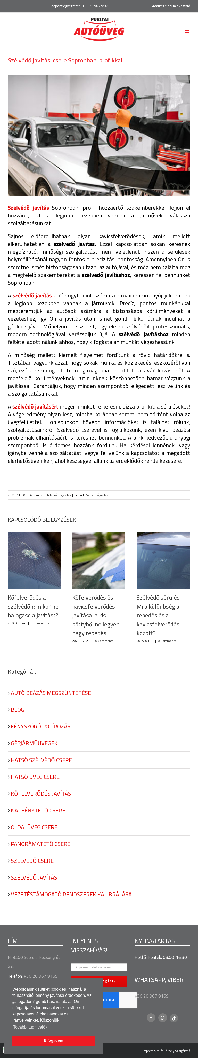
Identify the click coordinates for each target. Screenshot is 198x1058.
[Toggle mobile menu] (187, 30)
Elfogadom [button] (53, 1040)
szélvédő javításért (35, 406)
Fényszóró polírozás (40, 726)
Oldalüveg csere (34, 827)
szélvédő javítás (32, 295)
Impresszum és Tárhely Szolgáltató (166, 1050)
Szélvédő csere (32, 860)
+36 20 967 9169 (95, 6)
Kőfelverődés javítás (57, 494)
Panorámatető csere (40, 844)
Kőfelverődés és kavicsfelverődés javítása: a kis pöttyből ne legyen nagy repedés (96, 615)
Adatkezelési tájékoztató (171, 6)
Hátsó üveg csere (35, 776)
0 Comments (40, 623)
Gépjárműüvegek (34, 743)
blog (17, 709)
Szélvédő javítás (97, 494)
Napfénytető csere (38, 810)
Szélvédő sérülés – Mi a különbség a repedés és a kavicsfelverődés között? (161, 615)
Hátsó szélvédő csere (41, 760)
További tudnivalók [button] (30, 1027)
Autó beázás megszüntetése (51, 692)
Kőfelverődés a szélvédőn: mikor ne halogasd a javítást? (33, 606)
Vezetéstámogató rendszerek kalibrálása (71, 894)
